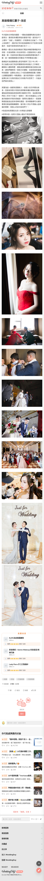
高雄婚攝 (21, 679)
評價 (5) (11, 640)
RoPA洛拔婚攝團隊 (9, 31)
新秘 (12, 679)
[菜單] (41, 3)
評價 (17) (11, 667)
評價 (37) (11, 655)
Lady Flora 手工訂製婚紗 (18, 664)
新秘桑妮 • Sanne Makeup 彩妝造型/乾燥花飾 (24, 651)
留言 (18, 690)
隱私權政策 (15, 867)
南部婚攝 (31, 679)
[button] (22, 828)
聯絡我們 (5, 867)
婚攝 (5, 679)
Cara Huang (10, 25)
